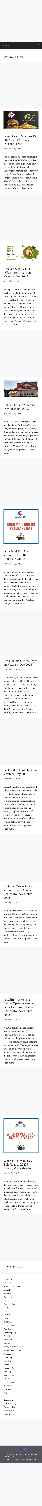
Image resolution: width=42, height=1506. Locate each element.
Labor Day (8, 1357)
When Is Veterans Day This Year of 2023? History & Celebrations (19, 1164)
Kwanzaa (7, 1354)
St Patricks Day (10, 1404)
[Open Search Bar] (39, 45)
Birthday (7, 1293)
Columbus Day (10, 1304)
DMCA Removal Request (15, 1459)
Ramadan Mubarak (11, 1400)
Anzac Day (8, 1290)
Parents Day (8, 1386)
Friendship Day (10, 1332)
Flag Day (7, 1329)
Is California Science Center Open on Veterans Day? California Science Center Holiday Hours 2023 (20, 1007)
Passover (7, 1389)
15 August (8, 1279)
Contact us (32, 1457)
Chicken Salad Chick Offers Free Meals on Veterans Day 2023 (17, 272)
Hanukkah (8, 1343)
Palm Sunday (9, 1382)
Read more (27, 188)
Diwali (6, 1308)
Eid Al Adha (8, 1315)
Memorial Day (9, 1368)
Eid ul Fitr (8, 1318)
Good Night (8, 1336)
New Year (7, 1379)
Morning (7, 1371)
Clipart (6, 1300)
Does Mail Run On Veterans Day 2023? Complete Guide (17, 555)
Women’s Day (9, 1414)
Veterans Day (9, 1411)
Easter (6, 1311)
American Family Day (13, 1286)
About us (24, 1457)
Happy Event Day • (31, 1454)
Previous (9, 1266)
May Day (7, 1361)
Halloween (8, 1340)
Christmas (8, 1297)
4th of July (8, 1283)
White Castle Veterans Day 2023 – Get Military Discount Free (21, 140)
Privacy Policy (31, 1459)
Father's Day (9, 1325)
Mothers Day (9, 1375)
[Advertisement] (21, 21)
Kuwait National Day (12, 1350)
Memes (6, 1364)
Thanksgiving (9, 1407)
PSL (5, 1393)
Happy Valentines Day (13, 1347)
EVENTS (7, 1322)
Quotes (6, 1396)
